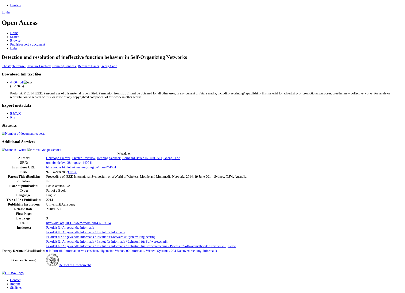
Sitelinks (16, 287)
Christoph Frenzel (14, 66)
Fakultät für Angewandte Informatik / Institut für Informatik (85, 232)
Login (6, 12)
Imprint (15, 284)
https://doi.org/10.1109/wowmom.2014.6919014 (78, 223)
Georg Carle (109, 66)
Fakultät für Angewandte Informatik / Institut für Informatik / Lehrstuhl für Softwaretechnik (106, 241)
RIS (12, 117)
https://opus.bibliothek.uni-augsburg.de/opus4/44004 (81, 167)
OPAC (72, 172)
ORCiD (149, 158)
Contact (15, 280)
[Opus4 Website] (13, 273)
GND (158, 158)
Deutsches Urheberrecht (75, 265)
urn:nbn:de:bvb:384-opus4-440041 (69, 162)
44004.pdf (17, 82)
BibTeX (15, 113)
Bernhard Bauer (88, 66)
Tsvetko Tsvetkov (39, 66)
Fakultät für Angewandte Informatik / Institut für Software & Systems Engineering (100, 237)
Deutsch (15, 5)
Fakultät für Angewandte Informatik (70, 227)
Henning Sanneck (64, 66)
